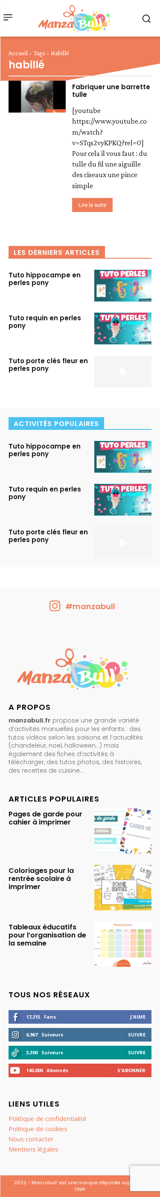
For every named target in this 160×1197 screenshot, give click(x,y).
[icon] (55, 609)
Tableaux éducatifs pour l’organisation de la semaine (47, 935)
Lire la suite (92, 205)
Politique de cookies (38, 1128)
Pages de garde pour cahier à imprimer (45, 818)
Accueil (18, 53)
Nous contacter (31, 1139)
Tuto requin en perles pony (45, 321)
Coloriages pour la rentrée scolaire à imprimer (41, 879)
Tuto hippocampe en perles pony (45, 279)
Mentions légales (33, 1149)
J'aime (137, 1016)
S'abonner (131, 1070)
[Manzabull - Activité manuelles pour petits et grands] (80, 671)
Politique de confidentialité (48, 1118)
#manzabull (90, 606)
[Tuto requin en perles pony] (122, 328)
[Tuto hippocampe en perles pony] (122, 286)
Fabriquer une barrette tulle (111, 90)
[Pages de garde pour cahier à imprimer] (122, 831)
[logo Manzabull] (74, 18)
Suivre (136, 1034)
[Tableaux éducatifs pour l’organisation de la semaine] (122, 944)
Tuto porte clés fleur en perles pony (48, 364)
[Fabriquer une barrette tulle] (37, 97)
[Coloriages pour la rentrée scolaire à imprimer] (122, 887)
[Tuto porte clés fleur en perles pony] (122, 371)
